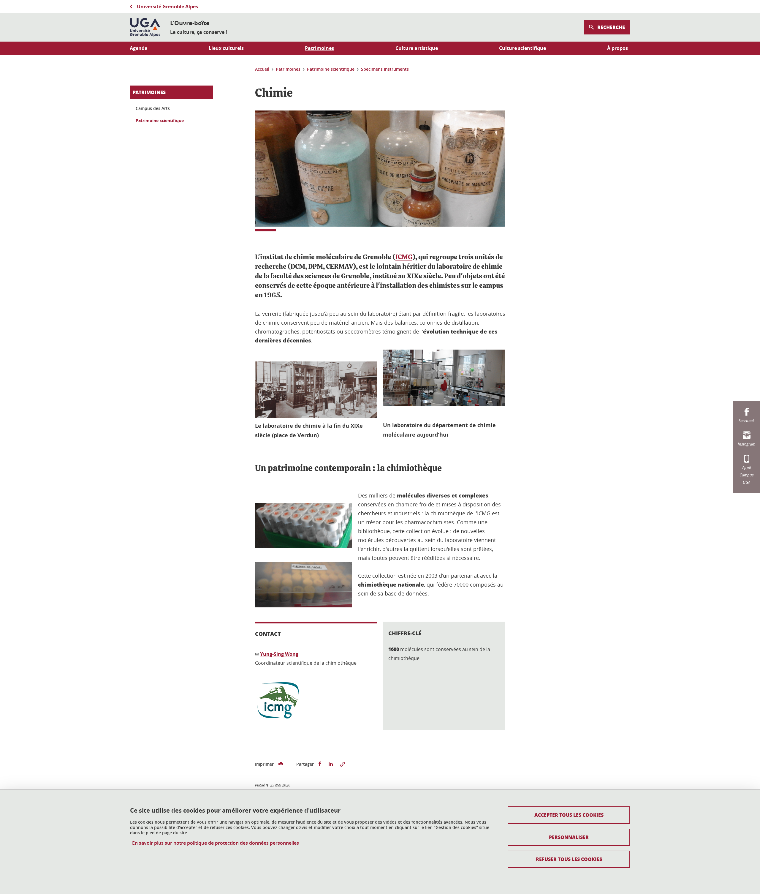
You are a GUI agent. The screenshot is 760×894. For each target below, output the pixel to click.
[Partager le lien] (342, 764)
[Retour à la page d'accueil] (145, 27)
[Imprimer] (280, 764)
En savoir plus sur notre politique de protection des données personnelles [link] (215, 843)
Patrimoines (149, 92)
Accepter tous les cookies (569, 814)
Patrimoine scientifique (160, 120)
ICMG (403, 257)
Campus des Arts (153, 108)
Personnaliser (569, 837)
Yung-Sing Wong (279, 654)
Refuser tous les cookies (569, 859)
